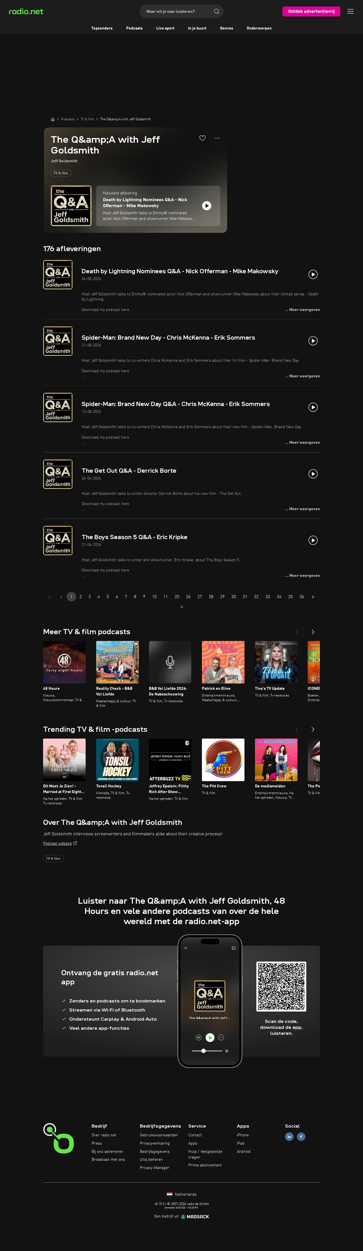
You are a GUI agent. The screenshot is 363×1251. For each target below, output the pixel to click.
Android (243, 1152)
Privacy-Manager (154, 1168)
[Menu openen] (350, 11)
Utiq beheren (151, 1160)
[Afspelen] (206, 205)
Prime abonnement (205, 1165)
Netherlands (185, 1195)
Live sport (165, 28)
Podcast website (57, 844)
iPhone (243, 1135)
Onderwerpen (259, 28)
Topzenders (102, 28)
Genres (226, 28)
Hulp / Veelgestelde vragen (205, 1154)
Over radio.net (104, 1135)
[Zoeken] (216, 11)
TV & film (61, 173)
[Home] (52, 119)
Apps (192, 1143)
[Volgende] (313, 629)
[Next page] (313, 597)
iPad (240, 1143)
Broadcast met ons (108, 1160)
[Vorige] (296, 629)
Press (97, 1143)
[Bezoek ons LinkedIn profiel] (289, 1137)
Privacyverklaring (155, 1143)
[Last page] (181, 606)
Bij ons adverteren (107, 1152)
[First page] (49, 597)
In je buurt (197, 28)
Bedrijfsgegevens (155, 1152)
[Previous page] (61, 597)
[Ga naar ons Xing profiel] (301, 1137)
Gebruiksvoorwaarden (159, 1135)
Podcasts (134, 28)
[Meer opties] (217, 138)
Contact (195, 1135)
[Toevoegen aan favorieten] (202, 137)
